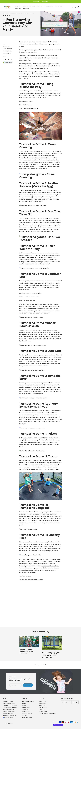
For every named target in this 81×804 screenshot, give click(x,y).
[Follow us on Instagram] (70, 702)
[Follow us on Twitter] (66, 702)
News (7, 13)
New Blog (24, 703)
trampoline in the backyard (50, 566)
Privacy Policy (42, 709)
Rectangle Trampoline (8, 701)
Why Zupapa (26, 8)
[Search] (72, 7)
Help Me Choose (27, 6)
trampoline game (7, 53)
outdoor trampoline (7, 48)
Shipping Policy (42, 703)
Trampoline (8, 50)
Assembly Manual (26, 707)
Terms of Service (43, 711)
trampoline (38, 64)
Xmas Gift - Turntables (8, 713)
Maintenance (25, 709)
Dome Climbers (58, 6)
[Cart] (77, 7)
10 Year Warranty (43, 701)
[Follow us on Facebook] (63, 702)
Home (4, 13)
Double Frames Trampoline (9, 703)
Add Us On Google (8, 717)
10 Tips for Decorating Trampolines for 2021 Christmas (26, 651)
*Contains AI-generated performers (47, 713)
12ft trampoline (6, 15)
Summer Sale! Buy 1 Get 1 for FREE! (40, 1)
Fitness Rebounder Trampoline (10, 707)
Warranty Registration (27, 717)
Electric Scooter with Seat (9, 711)
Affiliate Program (26, 711)
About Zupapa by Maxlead (28, 701)
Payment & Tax (42, 707)
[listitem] (5, 59)
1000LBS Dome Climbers (8, 709)
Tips (3, 50)
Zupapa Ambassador (27, 713)
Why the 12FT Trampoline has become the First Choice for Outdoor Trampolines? (50, 654)
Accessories (18, 8)
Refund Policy (42, 705)
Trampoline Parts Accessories (10, 715)
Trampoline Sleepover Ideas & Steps (31, 580)
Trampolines (18, 6)
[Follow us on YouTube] (76, 702)
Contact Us (24, 715)
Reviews (24, 705)
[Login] (75, 7)
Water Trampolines (37, 6)
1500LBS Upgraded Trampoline (10, 705)
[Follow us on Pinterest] (73, 702)
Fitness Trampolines (48, 6)
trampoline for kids (7, 51)
